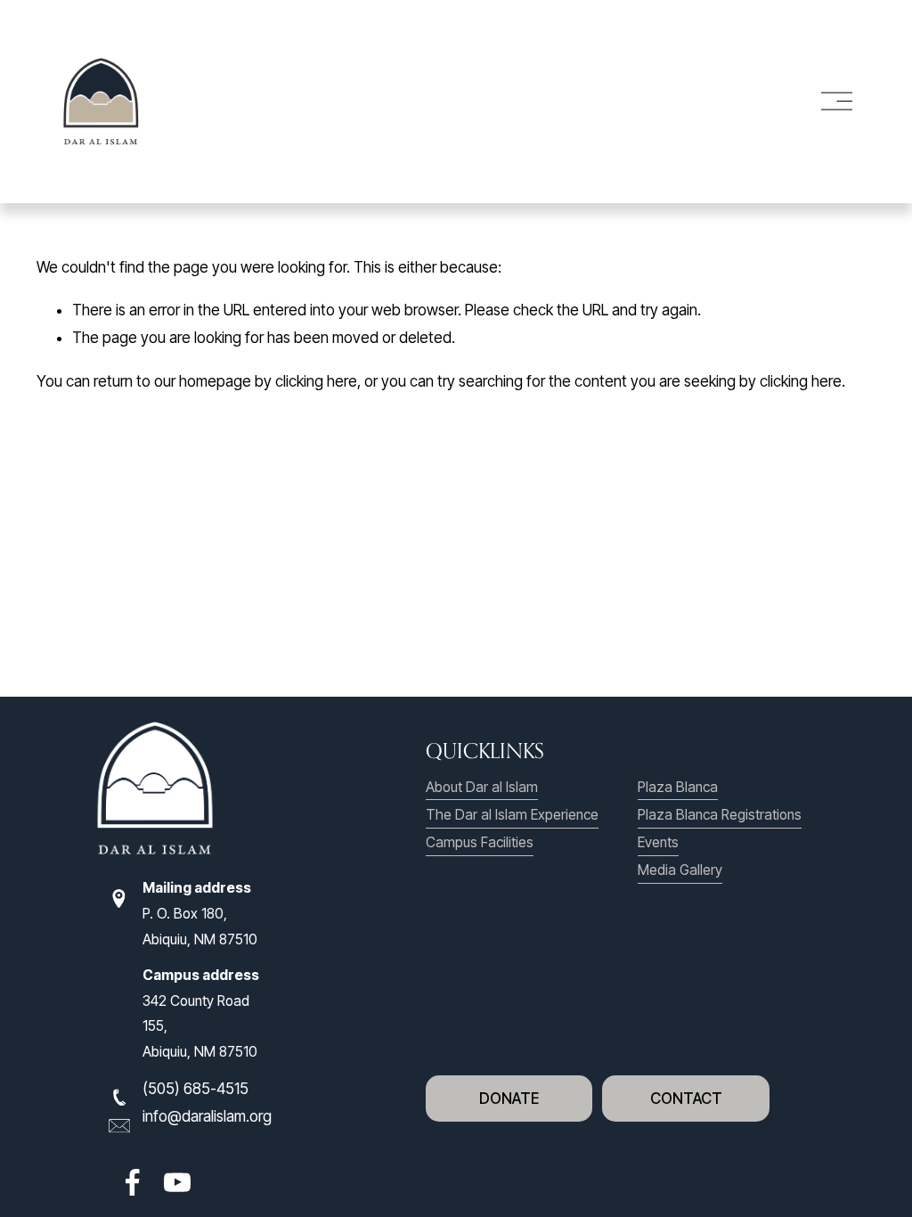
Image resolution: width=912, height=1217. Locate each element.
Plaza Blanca (678, 787)
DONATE (509, 1098)
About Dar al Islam (482, 787)
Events (658, 842)
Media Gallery (680, 870)
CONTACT (686, 1098)
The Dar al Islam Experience (512, 814)
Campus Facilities (479, 842)
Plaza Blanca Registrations (720, 814)
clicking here (316, 381)
